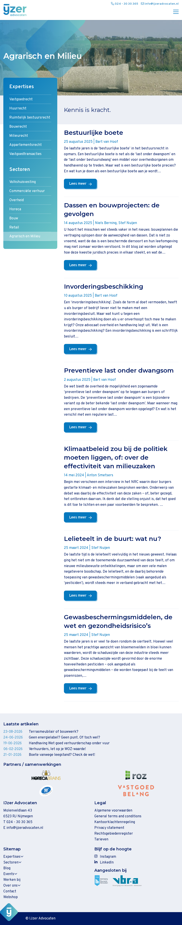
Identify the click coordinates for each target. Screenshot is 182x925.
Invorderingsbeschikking (103, 286)
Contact (9, 891)
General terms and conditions (117, 816)
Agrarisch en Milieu (24, 236)
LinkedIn (107, 862)
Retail (14, 227)
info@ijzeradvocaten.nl (24, 828)
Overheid (16, 200)
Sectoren (19, 170)
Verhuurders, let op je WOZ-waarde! (57, 749)
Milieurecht (18, 136)
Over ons (10, 885)
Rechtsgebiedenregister (113, 834)
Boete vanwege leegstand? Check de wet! (62, 755)
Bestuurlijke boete (93, 132)
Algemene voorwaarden (113, 810)
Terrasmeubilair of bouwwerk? (53, 732)
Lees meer (77, 184)
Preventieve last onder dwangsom (119, 370)
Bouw (13, 218)
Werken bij (11, 880)
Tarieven (101, 839)
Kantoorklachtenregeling (114, 822)
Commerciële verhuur (27, 191)
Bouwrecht (18, 127)
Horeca (15, 209)
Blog (6, 868)
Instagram (108, 857)
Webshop (10, 897)
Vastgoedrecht (21, 99)
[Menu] (174, 12)
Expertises (21, 87)
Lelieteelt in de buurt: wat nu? (112, 538)
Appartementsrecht (25, 145)
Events (8, 874)
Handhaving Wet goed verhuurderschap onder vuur (69, 743)
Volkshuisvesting (22, 182)
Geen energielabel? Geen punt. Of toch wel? (64, 737)
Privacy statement (109, 828)
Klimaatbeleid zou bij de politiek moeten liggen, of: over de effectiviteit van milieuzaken (116, 457)
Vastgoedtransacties (25, 154)
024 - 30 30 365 (19, 822)
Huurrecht (17, 108)
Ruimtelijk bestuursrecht (29, 117)
